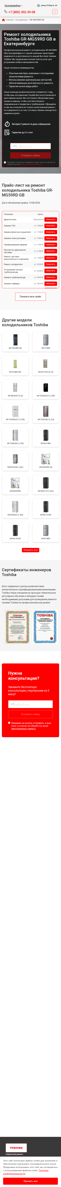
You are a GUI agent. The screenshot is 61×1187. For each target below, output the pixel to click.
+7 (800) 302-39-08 (21, 12)
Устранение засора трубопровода (13, 270)
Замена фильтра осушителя (17, 232)
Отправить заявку (30, 155)
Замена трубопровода (14, 277)
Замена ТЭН (9, 226)
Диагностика (10, 219)
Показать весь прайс (30, 296)
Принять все (31, 1181)
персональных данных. (31, 164)
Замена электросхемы (15, 238)
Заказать (50, 219)
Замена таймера (12, 283)
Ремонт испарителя (13, 264)
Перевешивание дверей (15, 244)
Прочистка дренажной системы (15, 251)
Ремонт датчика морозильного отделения (16, 257)
